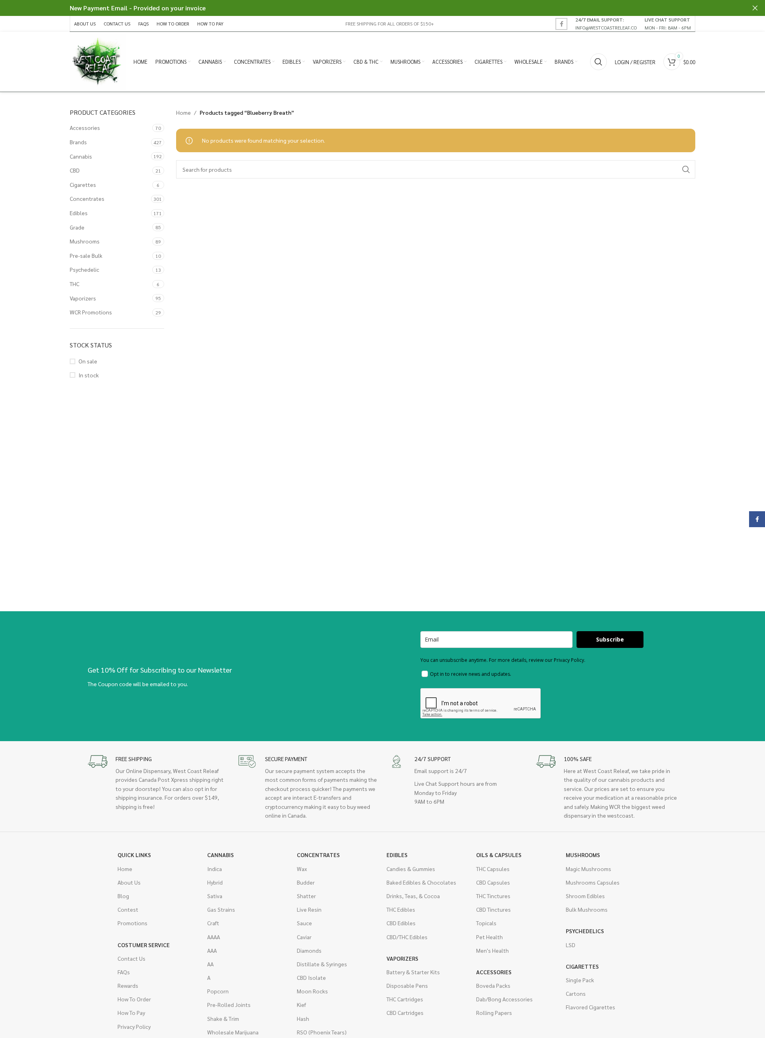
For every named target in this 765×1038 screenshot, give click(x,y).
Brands (78, 141)
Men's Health (492, 950)
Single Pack (580, 979)
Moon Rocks (312, 991)
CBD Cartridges (405, 1012)
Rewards (128, 985)
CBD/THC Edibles (407, 936)
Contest (128, 909)
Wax (302, 868)
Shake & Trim (223, 1018)
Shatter (306, 895)
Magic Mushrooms (588, 868)
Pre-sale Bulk (86, 255)
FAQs (124, 971)
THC (74, 283)
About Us (129, 882)
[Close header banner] (755, 8)
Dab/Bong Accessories (504, 999)
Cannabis (81, 156)
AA (210, 963)
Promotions (132, 922)
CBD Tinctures (493, 909)
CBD (75, 170)
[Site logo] (98, 61)
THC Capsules (493, 868)
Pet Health (489, 936)
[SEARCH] (686, 169)
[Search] (598, 62)
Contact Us (131, 958)
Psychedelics (585, 930)
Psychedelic (84, 269)
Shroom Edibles (585, 895)
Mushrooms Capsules (593, 882)
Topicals (486, 922)
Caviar (304, 936)
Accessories (85, 127)
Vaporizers (83, 298)
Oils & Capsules (499, 854)
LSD (570, 944)
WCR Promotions (91, 312)
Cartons (576, 993)
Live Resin (309, 909)
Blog (123, 895)
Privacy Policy (134, 1026)
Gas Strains (221, 909)
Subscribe (610, 639)
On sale (87, 361)
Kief (301, 1004)
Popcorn (218, 991)
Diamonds (309, 950)
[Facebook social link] (561, 24)
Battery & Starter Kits (413, 971)
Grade (77, 227)
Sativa (214, 895)
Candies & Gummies (410, 868)
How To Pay (131, 1012)
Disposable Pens (407, 985)
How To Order (134, 999)
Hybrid (215, 882)
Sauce (304, 922)
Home (183, 112)
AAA (212, 950)
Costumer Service (144, 944)
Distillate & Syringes (322, 963)
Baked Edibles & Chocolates (421, 882)
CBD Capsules (493, 882)
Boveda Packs (493, 985)
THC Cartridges (404, 999)
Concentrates (87, 198)
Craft (213, 922)
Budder (306, 882)
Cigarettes (83, 184)
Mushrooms (85, 241)
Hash (303, 1018)
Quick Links (134, 854)
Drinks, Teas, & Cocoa (413, 895)
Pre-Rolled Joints (229, 1004)
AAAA (213, 936)
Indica (214, 868)
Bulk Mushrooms (587, 909)
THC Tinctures (493, 895)
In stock (88, 375)
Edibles (79, 212)
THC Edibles (400, 909)
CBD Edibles (401, 922)
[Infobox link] (606, 23)
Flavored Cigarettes (590, 1007)
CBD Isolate (311, 977)
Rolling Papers (494, 1012)
